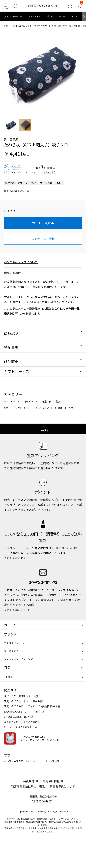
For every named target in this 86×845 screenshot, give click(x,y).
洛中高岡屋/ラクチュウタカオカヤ (30, 26)
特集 (7, 667)
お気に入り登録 (45, 239)
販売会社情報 (51, 781)
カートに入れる (43, 222)
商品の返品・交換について (21, 262)
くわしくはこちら (15, 558)
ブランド (10, 634)
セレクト (17, 408)
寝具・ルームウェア (67, 408)
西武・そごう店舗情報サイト (19, 696)
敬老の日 (46, 401)
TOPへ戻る (43, 430)
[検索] (15, 6)
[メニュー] (5, 6)
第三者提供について (62, 786)
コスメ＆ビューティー (12, 16)
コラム (9, 676)
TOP (6, 26)
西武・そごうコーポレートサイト (22, 701)
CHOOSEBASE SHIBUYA (17, 716)
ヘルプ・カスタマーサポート (19, 761)
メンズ (74, 16)
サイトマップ (52, 761)
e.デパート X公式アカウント (19, 726)
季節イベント (31, 401)
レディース (62, 16)
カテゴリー (12, 624)
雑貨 (58, 401)
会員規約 (28, 781)
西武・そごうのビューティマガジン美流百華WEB (31, 706)
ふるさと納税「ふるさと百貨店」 (22, 721)
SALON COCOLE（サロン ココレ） (23, 711)
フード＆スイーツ (34, 16)
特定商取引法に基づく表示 (28, 786)
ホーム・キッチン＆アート (40, 408)
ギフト (50, 16)
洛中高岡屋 (11, 139)
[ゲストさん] (70, 6)
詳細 (49, 168)
